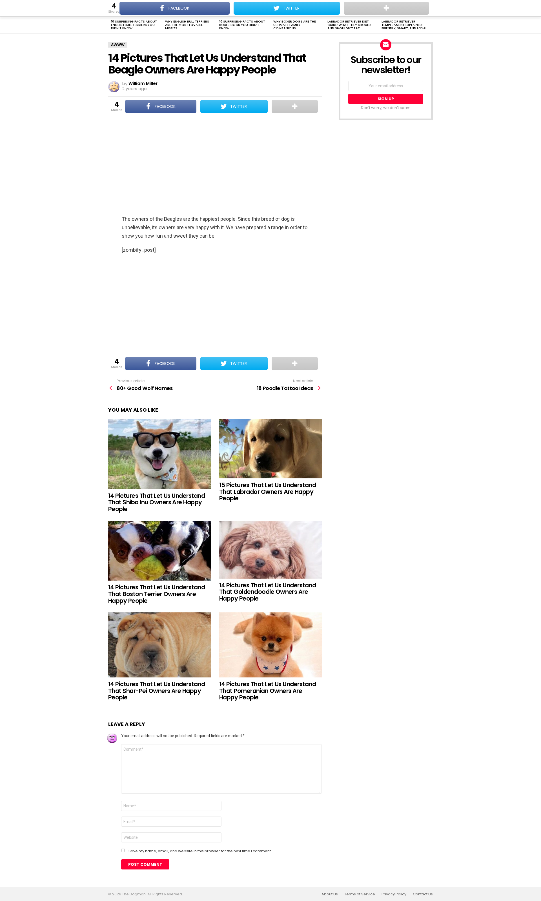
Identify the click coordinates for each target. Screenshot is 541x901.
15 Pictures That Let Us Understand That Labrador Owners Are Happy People (267, 491)
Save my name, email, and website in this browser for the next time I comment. (200, 851)
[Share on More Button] (295, 106)
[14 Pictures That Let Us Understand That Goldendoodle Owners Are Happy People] (270, 550)
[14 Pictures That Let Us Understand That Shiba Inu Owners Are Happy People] (159, 454)
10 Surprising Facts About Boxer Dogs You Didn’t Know (242, 24)
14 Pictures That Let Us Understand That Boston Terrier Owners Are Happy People (156, 594)
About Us (330, 894)
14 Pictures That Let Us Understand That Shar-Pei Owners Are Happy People (156, 690)
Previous (111, 25)
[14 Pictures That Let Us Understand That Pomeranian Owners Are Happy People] (270, 644)
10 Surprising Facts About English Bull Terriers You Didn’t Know (134, 24)
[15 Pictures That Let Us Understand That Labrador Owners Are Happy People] (270, 448)
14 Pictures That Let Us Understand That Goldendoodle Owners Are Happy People (267, 592)
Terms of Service (359, 894)
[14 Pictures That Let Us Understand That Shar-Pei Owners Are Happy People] (159, 644)
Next (430, 25)
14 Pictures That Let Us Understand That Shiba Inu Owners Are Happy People (156, 502)
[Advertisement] (215, 164)
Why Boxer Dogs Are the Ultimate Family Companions (294, 24)
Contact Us (423, 894)
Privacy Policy (394, 894)
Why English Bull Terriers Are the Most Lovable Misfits (187, 24)
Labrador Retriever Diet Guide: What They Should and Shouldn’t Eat (349, 24)
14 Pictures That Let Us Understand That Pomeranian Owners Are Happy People (267, 690)
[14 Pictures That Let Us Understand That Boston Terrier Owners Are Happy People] (159, 551)
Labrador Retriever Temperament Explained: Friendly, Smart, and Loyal (404, 24)
